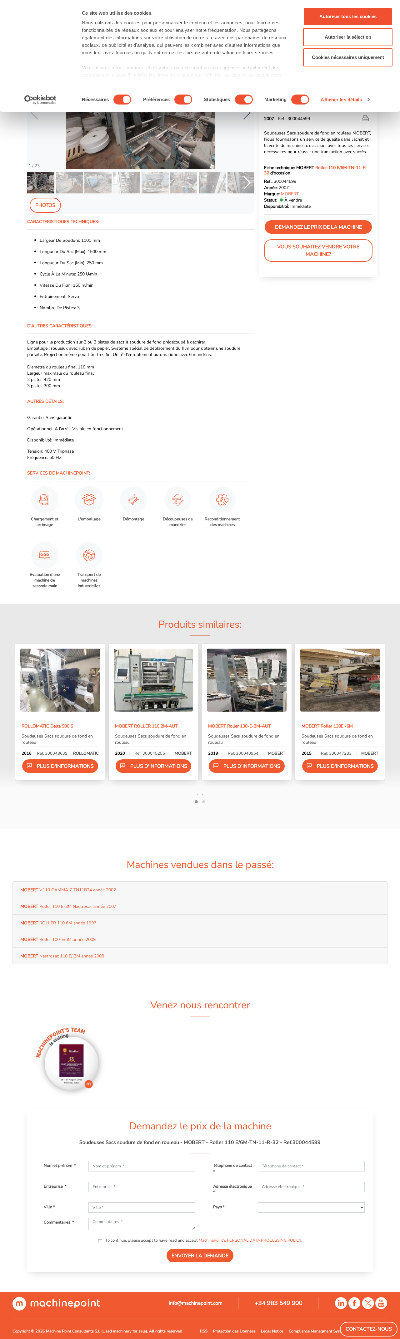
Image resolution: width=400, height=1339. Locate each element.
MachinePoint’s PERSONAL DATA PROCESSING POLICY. (250, 1240)
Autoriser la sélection (348, 37)
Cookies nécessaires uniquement (348, 57)
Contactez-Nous (369, 1329)
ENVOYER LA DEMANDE (200, 1255)
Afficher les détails (341, 99)
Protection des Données (234, 1331)
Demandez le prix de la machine (318, 227)
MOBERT (290, 194)
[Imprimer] (366, 118)
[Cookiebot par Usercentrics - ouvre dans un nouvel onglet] (40, 100)
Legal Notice (272, 1331)
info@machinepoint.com (195, 1303)
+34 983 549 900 (278, 1303)
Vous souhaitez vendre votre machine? (318, 250)
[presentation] (197, 794)
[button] (247, 113)
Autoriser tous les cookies (348, 16)
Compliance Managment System (318, 1331)
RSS (204, 1331)
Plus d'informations (65, 766)
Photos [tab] (45, 205)
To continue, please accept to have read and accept (203, 1240)
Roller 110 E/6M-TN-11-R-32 (316, 170)
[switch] (183, 100)
